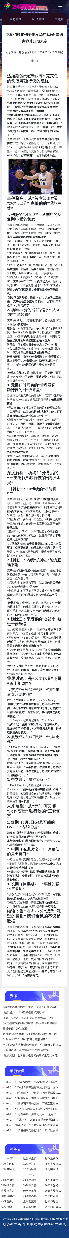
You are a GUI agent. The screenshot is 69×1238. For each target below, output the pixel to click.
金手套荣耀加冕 (32, 1201)
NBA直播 (38, 19)
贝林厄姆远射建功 (12, 1196)
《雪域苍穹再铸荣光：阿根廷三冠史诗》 (34, 1103)
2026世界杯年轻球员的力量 (39, 1196)
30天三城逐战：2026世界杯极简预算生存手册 (29, 1017)
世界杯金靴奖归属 (34, 1158)
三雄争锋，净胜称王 (15, 1028)
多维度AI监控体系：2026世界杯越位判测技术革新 (32, 1034)
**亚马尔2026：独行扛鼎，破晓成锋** (25, 1039)
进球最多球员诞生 (55, 1158)
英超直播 (16, 19)
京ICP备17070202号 (55, 1224)
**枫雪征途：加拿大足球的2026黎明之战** (36, 1098)
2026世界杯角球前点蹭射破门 (18, 1185)
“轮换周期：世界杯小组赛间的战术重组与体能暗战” (33, 1055)
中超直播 (61, 19)
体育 (10, 1158)
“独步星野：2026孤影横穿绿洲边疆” (24, 1012)
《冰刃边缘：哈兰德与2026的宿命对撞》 (27, 1050)
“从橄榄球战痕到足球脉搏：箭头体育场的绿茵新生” (33, 1023)
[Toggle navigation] (60, 6)
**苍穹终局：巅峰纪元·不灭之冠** (31, 1114)
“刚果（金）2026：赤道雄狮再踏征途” (33, 1119)
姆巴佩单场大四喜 (34, 1190)
